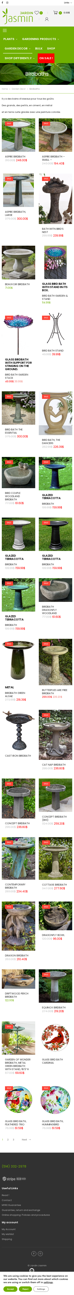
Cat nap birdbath (54, 764)
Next (24, 1139)
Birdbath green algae (15, 694)
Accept (10, 1289)
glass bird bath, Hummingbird (52, 1122)
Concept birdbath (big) (54, 818)
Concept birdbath (17, 823)
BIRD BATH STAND (53, 350)
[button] (55, 342)
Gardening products (39, 39)
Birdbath (48, 504)
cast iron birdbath (18, 756)
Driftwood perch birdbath (16, 995)
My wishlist (8, 1234)
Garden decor (16, 48)
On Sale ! (46, 58)
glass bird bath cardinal (52, 1061)
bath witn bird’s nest (53, 230)
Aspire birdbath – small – (53, 158)
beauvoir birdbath (17, 284)
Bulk (39, 48)
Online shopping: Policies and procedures (26, 1214)
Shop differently (18, 58)
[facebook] (2, 2)
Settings (41, 1289)
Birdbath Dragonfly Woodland (49, 610)
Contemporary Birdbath (15, 886)
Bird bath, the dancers (51, 441)
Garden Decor (19, 89)
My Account (9, 1229)
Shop (51, 48)
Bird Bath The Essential (14, 431)
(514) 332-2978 (14, 1166)
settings (48, 1282)
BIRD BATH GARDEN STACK (16, 376)
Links (66, 2)
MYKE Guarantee (11, 1205)
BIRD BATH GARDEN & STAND (55, 297)
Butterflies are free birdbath (54, 691)
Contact (7, 1200)
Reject (25, 1289)
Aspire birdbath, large (15, 213)
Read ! (5, 1195)
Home (5, 89)
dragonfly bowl (53, 935)
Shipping (7, 1239)
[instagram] (7, 2)
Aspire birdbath (15, 156)
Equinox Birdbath (54, 1007)
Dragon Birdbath (16, 955)
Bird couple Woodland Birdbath (12, 496)
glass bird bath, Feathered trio (15, 1122)
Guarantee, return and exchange (21, 1210)
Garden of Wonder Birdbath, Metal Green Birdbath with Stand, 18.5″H (18, 1064)
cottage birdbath (54, 884)
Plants (8, 39)
